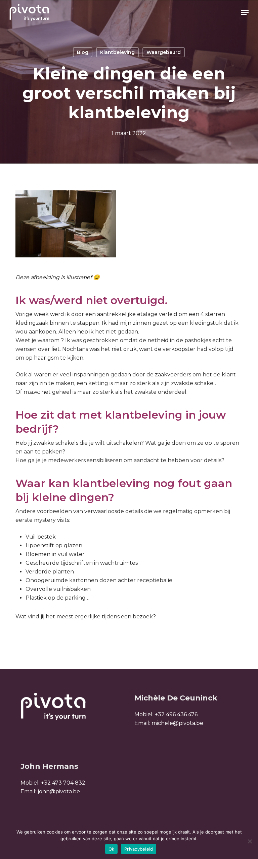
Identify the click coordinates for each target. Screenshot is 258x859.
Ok (112, 849)
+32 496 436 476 (176, 714)
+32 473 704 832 (63, 783)
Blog (82, 52)
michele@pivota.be (177, 723)
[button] (245, 12)
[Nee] (249, 841)
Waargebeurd (163, 52)
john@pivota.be (59, 791)
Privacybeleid (138, 849)
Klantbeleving (117, 52)
